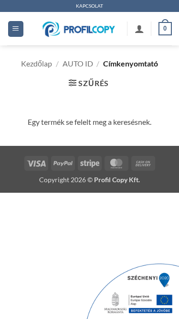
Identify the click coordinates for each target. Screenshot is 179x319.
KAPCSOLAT (89, 6)
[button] (15, 29)
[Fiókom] (139, 28)
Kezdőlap (36, 63)
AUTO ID (78, 63)
